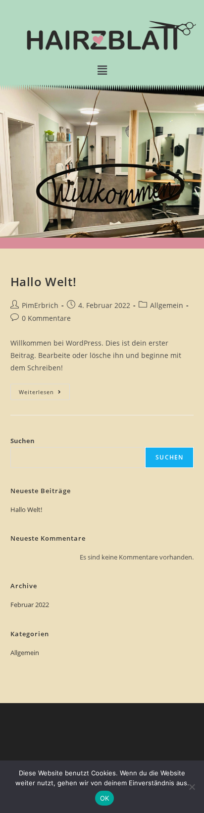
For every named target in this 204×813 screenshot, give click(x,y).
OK (104, 798)
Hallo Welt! (43, 281)
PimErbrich (40, 305)
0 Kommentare (46, 318)
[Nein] (192, 787)
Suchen (22, 440)
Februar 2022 (29, 604)
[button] (102, 70)
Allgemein (166, 305)
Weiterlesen (44, 390)
